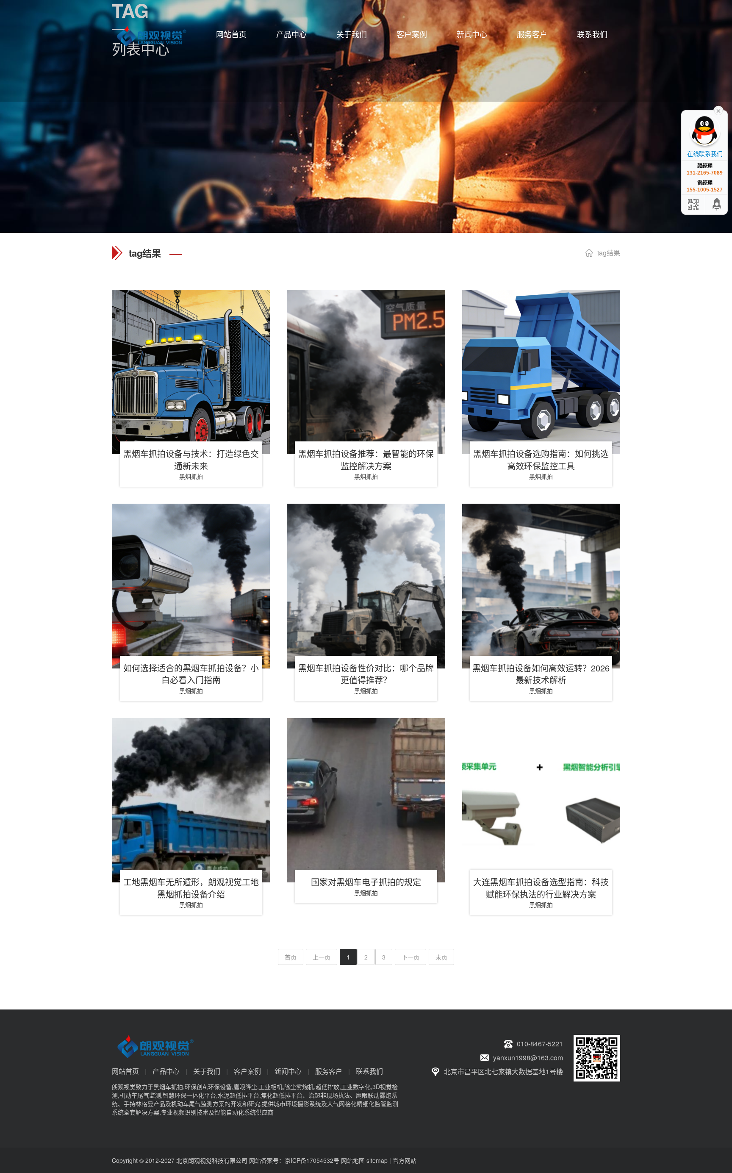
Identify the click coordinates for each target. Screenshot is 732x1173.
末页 (441, 957)
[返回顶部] (717, 204)
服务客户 (532, 33)
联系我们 (592, 33)
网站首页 (231, 33)
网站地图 (353, 1160)
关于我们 (351, 33)
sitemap (377, 1160)
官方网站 (404, 1160)
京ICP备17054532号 (312, 1160)
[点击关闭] (718, 110)
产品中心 (291, 33)
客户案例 (411, 33)
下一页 (410, 957)
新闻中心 (472, 33)
